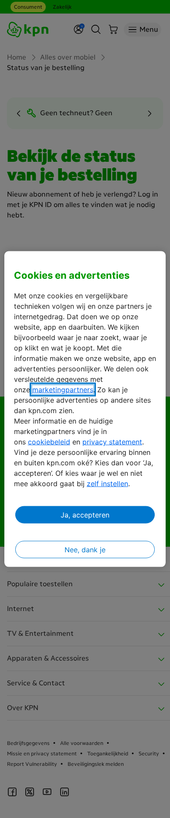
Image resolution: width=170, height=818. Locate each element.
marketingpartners (62, 389)
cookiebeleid (49, 441)
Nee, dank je (85, 549)
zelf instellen (107, 483)
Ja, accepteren (85, 515)
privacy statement (112, 441)
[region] (85, 409)
